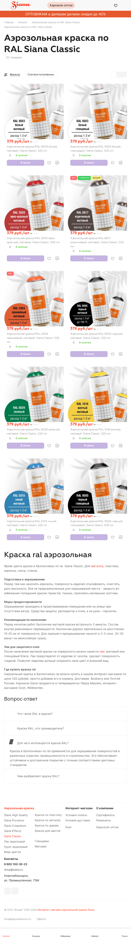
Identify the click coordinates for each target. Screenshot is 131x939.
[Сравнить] (57, 162)
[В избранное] (49, 162)
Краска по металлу (48, 820)
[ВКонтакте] (7, 891)
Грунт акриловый (15, 846)
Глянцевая (42, 841)
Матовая (40, 846)
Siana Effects (12, 831)
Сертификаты (105, 815)
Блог (69, 827)
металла (97, 566)
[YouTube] (15, 891)
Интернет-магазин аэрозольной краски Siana (66, 909)
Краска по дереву (47, 825)
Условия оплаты (76, 815)
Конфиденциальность (17, 919)
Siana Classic (12, 836)
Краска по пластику (48, 815)
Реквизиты (103, 820)
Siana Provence (14, 820)
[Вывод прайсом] (124, 74)
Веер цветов (12, 852)
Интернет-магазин (79, 808)
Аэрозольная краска (19, 808)
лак (101, 651)
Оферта (41, 919)
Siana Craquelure (15, 825)
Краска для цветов (47, 830)
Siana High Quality (16, 815)
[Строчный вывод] (118, 74)
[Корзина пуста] (124, 5)
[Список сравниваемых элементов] (106, 5)
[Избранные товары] (115, 5)
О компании (104, 808)
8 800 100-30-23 (15, 864)
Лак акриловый (14, 841)
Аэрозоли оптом (107, 827)
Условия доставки (78, 820)
